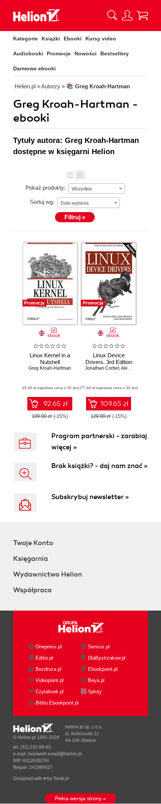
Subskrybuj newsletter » (90, 497)
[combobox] (97, 188)
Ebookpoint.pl (103, 669)
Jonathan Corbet (102, 368)
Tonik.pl (61, 778)
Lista (70, 174)
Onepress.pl (49, 646)
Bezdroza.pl (48, 669)
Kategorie (25, 39)
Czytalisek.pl (50, 691)
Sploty (95, 691)
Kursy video (100, 39)
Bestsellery (114, 53)
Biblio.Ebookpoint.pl (57, 703)
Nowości (86, 53)
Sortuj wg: (42, 202)
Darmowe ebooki (34, 68)
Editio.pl (44, 658)
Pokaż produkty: (45, 187)
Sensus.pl (99, 646)
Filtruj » (74, 217)
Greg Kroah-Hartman (49, 368)
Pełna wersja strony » (80, 798)
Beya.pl (96, 680)
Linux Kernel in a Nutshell (50, 358)
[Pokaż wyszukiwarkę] (112, 15)
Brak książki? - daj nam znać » (99, 466)
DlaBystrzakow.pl (106, 658)
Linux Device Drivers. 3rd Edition (108, 358)
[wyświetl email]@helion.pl (55, 753)
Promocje (59, 53)
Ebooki (73, 39)
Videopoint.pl (50, 680)
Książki (51, 39)
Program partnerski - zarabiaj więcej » (99, 441)
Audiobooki (28, 53)
